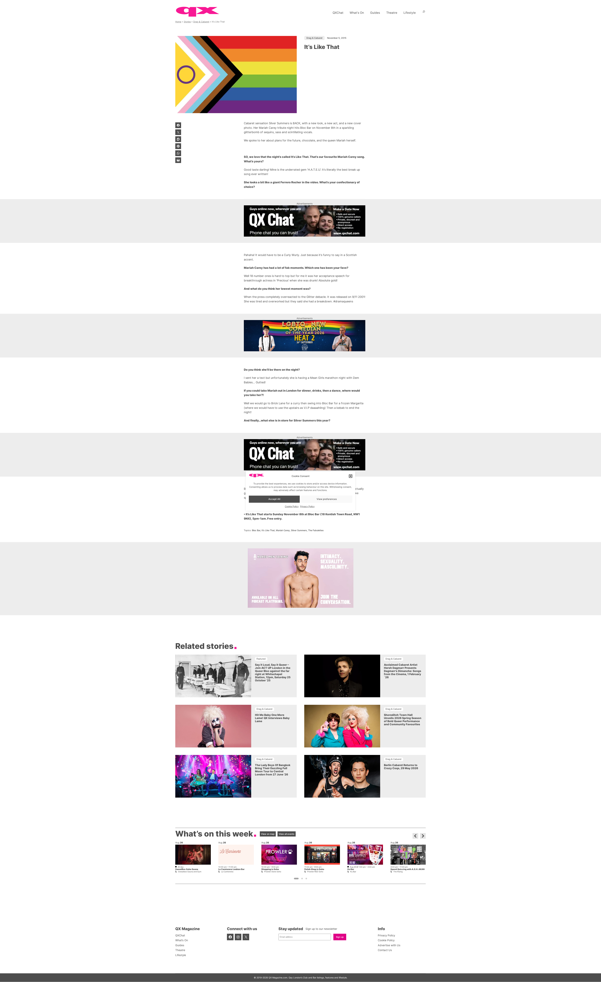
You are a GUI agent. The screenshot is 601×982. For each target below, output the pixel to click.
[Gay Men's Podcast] (300, 606)
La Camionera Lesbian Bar (231, 869)
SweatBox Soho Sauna (186, 869)
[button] (350, 476)
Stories (187, 21)
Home (178, 21)
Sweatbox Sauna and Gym (189, 871)
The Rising (398, 871)
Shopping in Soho (270, 869)
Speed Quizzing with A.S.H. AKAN (407, 869)
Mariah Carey (283, 530)
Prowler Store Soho (272, 871)
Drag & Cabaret (201, 21)
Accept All (274, 499)
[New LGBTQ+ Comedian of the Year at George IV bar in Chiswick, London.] (304, 335)
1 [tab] (296, 878)
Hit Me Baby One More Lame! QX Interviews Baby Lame (272, 718)
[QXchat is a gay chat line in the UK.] (304, 221)
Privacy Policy (307, 506)
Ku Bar (350, 869)
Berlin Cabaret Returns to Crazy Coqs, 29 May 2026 (401, 766)
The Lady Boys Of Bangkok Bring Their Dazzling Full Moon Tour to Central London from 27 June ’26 (272, 769)
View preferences (327, 499)
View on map (268, 834)
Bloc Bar (256, 530)
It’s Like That (268, 530)
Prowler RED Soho (315, 871)
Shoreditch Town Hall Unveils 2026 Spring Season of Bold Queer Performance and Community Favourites (402, 719)
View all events (286, 834)
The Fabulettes (316, 530)
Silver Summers (299, 530)
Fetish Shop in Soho (314, 869)
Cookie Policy (292, 506)
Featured (261, 658)
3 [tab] (306, 878)
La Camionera (227, 871)
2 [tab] (302, 878)
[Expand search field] (424, 13)
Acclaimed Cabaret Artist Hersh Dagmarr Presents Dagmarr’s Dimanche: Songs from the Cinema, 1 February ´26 (402, 671)
